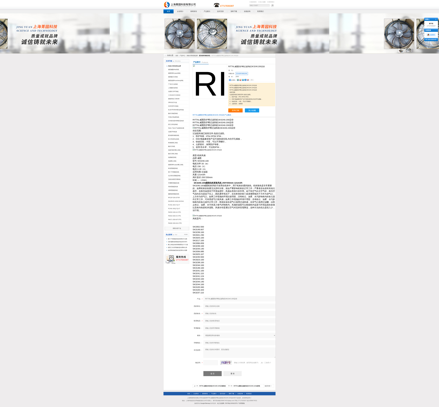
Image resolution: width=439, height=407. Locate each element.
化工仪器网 (220, 403)
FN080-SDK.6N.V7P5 (175, 223)
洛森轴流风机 (172, 157)
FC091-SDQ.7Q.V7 (174, 208)
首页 (168, 11)
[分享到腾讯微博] (243, 79)
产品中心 (182, 55)
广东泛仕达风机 (173, 84)
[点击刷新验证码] (226, 363)
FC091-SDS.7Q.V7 (174, 205)
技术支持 (220, 11)
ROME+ (186, 234)
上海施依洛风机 (173, 88)
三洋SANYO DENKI (174, 95)
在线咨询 (247, 11)
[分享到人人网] (245, 79)
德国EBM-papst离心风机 (175, 164)
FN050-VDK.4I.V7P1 (174, 212)
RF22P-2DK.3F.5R (174, 197)
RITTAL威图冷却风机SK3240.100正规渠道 (212, 386)
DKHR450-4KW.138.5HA (176, 201)
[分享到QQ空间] (238, 79)
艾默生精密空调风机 (174, 179)
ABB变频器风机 (173, 190)
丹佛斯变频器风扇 (173, 183)
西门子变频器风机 (173, 172)
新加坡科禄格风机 (173, 135)
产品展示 (207, 11)
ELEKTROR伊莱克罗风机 (176, 110)
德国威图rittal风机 (173, 69)
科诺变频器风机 (173, 168)
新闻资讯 (193, 11)
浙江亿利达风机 (173, 124)
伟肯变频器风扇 (173, 186)
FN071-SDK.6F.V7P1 (174, 219)
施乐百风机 (171, 146)
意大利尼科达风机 (173, 139)
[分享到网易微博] (248, 79)
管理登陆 (242, 403)
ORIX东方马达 (172, 102)
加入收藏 (262, 2)
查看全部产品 (177, 228)
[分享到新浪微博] (240, 79)
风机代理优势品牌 (192, 55)
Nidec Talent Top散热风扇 (176, 128)
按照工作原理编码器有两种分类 (177, 247)
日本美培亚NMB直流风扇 (176, 121)
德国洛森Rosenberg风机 (175, 80)
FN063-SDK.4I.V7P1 (174, 216)
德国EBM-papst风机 (174, 73)
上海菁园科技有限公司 (198, 4)
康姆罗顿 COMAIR (173, 99)
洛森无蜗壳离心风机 (174, 150)
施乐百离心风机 (173, 153)
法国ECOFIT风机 (173, 91)
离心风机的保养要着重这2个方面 (178, 244)
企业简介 (180, 11)
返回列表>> (268, 386)
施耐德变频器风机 (173, 194)
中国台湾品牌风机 (173, 117)
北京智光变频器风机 (174, 175)
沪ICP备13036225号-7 (232, 403)
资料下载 (234, 11)
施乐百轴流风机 (173, 113)
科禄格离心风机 (173, 143)
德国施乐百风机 (173, 77)
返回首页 (254, 2)
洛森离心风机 (172, 161)
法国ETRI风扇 (172, 132)
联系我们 (271, 2)
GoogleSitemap (205, 403)
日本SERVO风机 (173, 106)
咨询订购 (235, 110)
